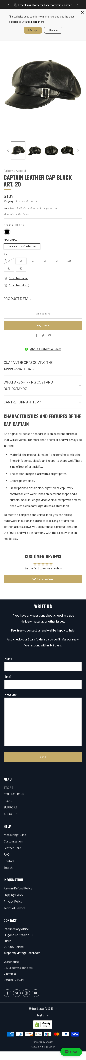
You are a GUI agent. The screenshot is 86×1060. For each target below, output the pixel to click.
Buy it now (43, 325)
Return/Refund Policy (18, 888)
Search (8, 867)
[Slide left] (8, 150)
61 (9, 268)
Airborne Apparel (15, 170)
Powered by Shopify (43, 1041)
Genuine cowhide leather (21, 246)
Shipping (8, 201)
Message (10, 694)
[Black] (7, 232)
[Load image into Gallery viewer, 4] (68, 150)
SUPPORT (11, 807)
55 (9, 261)
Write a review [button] (43, 579)
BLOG (8, 800)
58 (45, 261)
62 (21, 268)
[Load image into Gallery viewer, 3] (51, 150)
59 (57, 261)
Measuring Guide (15, 834)
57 (33, 261)
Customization (13, 841)
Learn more (37, 21)
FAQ (7, 854)
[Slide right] (77, 150)
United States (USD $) (41, 1008)
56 (21, 261)
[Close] (82, 12)
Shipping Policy (13, 895)
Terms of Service (14, 908)
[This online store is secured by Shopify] (42, 1024)
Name (8, 658)
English (41, 1015)
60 (69, 261)
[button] (71, 1052)
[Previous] (8, 4)
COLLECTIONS (14, 794)
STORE (8, 787)
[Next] (77, 4)
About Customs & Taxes (45, 349)
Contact (9, 861)
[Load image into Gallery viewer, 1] (18, 150)
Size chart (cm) (18, 278)
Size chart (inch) (19, 285)
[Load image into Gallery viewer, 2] (34, 150)
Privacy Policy (13, 901)
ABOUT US (11, 814)
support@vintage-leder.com (22, 953)
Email (7, 676)
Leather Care (12, 848)
